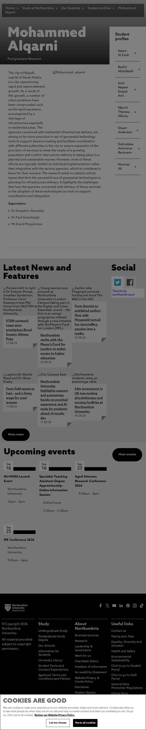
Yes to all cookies (85, 723)
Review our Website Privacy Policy (55, 715)
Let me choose (57, 723)
